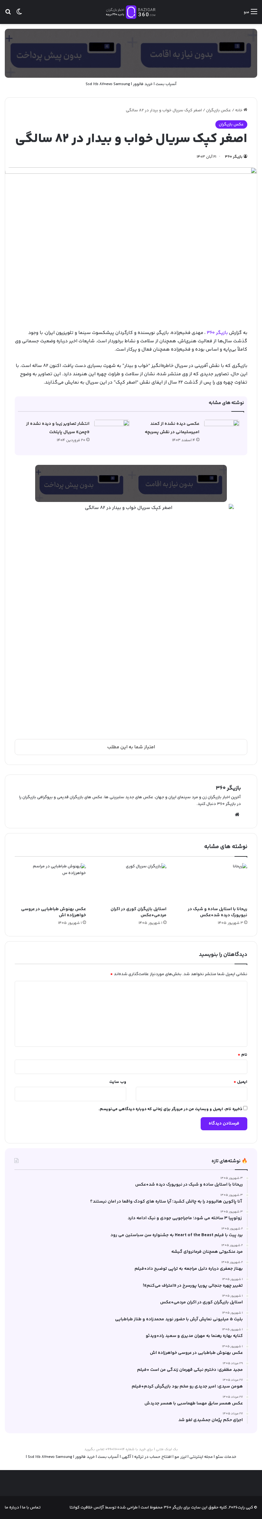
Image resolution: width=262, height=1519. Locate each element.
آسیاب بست (166, 84)
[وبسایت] (237, 814)
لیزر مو (180, 1457)
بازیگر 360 (218, 333)
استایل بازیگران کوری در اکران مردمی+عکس (138, 912)
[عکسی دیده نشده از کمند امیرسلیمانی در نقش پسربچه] (221, 432)
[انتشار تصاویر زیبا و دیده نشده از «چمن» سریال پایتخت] (111, 432)
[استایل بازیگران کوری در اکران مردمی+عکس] (131, 883)
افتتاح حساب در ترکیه (153, 1457)
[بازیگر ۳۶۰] (131, 12)
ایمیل (240, 1082)
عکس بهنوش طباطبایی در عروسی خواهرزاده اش (53, 912)
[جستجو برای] (8, 14)
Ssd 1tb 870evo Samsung (108, 84)
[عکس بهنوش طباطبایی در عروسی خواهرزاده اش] (50, 883)
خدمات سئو (226, 1457)
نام (242, 1055)
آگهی (126, 1457)
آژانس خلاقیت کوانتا (87, 1507)
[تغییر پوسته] (19, 14)
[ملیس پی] (131, 483)
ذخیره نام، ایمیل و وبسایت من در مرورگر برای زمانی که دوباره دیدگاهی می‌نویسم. (170, 1109)
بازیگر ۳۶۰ (234, 157)
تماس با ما (31, 1507)
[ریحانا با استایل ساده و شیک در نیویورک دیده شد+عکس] (211, 883)
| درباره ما (13, 1507)
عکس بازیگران (218, 110)
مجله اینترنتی (201, 1457)
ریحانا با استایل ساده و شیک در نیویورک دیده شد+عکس (217, 912)
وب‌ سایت (117, 1082)
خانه (239, 110)
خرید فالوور (143, 84)
